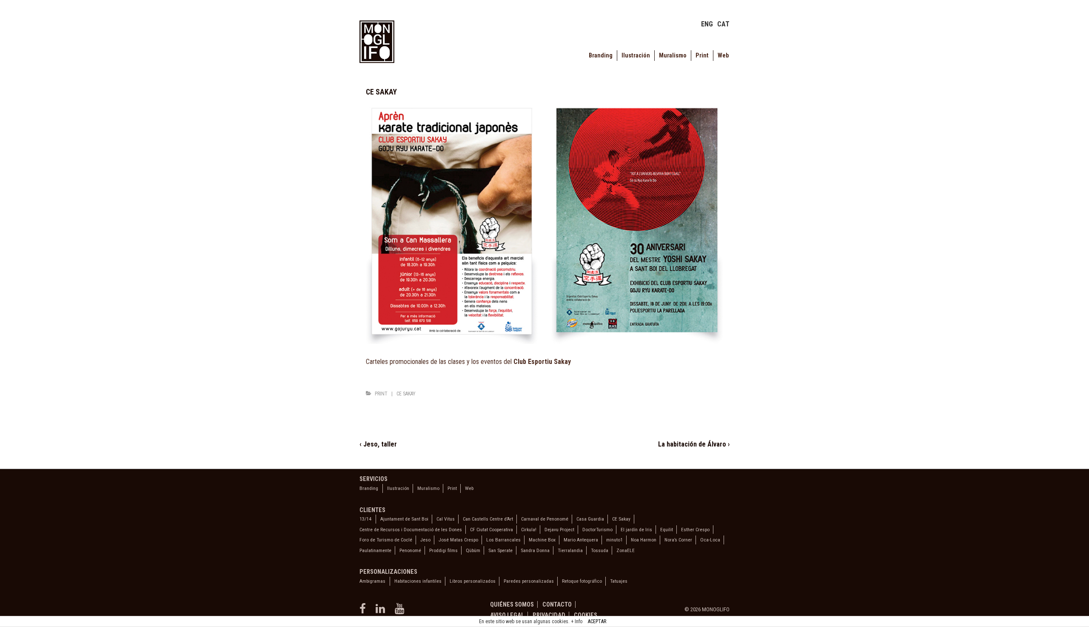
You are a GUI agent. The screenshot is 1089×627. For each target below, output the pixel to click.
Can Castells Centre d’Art (488, 519)
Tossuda (599, 550)
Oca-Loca (710, 540)
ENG (707, 24)
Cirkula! (528, 530)
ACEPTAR (597, 621)
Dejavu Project (559, 530)
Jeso (425, 540)
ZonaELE (625, 550)
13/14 (365, 519)
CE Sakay (406, 394)
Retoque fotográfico (582, 581)
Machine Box (542, 540)
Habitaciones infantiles (418, 581)
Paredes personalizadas (529, 581)
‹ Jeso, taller (378, 444)
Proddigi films (443, 550)
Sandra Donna (535, 550)
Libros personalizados (473, 581)
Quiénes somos (512, 604)
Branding (601, 55)
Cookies (585, 615)
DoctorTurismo (597, 530)
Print (702, 55)
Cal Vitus (445, 519)
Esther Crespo (695, 530)
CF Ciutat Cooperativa (491, 530)
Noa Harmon (643, 540)
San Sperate (500, 550)
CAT (723, 24)
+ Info (576, 621)
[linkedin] (382, 611)
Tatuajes (618, 581)
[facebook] (364, 611)
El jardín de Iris (636, 530)
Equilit (666, 530)
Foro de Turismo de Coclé (385, 540)
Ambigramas (372, 581)
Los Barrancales (503, 540)
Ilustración (635, 55)
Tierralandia (570, 550)
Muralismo (673, 55)
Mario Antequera (581, 540)
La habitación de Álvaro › (694, 444)
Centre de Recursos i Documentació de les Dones (410, 530)
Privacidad (549, 615)
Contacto (557, 604)
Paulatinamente (375, 550)
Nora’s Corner (678, 540)
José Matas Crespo (458, 540)
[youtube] (400, 611)
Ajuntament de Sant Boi (404, 519)
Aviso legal (507, 615)
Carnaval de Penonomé (544, 519)
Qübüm (473, 550)
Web (723, 55)
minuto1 (614, 540)
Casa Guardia (590, 519)
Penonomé (410, 550)
